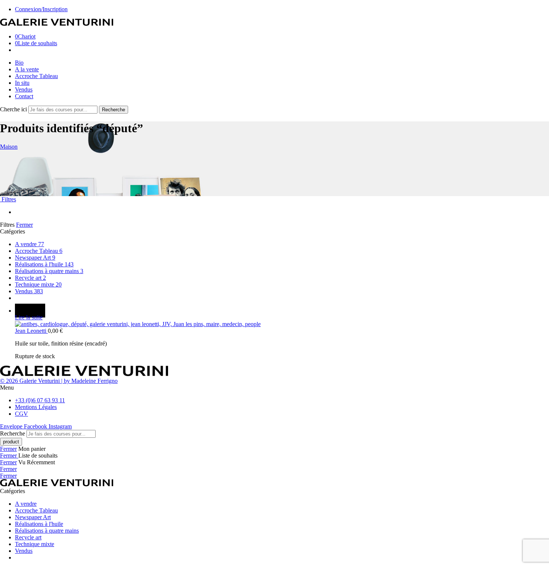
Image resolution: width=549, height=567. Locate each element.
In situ (22, 83)
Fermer (24, 224)
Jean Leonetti (31, 331)
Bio (19, 62)
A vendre (29, 244)
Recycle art (30, 278)
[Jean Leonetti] (282, 324)
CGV (21, 413)
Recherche (113, 109)
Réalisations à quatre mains (49, 271)
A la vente (27, 69)
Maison (9, 146)
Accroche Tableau (36, 76)
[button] (274, 387)
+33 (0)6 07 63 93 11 (40, 400)
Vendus (23, 89)
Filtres (8, 199)
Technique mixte (38, 284)
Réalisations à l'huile (44, 264)
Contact (24, 96)
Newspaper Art (35, 257)
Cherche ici (14, 109)
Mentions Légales (36, 407)
